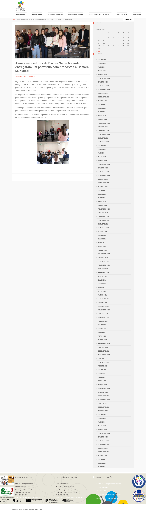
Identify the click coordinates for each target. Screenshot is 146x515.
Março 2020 (102, 340)
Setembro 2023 (103, 183)
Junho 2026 (102, 63)
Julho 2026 (102, 59)
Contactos (137, 15)
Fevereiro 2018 (104, 433)
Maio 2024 (101, 153)
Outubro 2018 (103, 403)
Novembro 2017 (104, 444)
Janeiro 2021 (103, 302)
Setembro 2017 (103, 452)
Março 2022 (102, 250)
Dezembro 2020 (103, 306)
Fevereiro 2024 (104, 164)
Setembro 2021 (103, 272)
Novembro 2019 (104, 355)
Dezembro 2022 (103, 216)
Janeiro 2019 (103, 392)
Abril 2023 (102, 201)
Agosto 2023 (103, 186)
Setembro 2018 (103, 407)
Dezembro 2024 (103, 130)
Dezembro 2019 (103, 351)
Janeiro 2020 (103, 347)
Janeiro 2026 (103, 82)
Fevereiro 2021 (104, 299)
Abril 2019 (102, 381)
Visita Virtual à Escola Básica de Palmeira (70, 497)
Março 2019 (102, 385)
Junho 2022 (102, 239)
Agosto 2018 (103, 411)
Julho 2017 (102, 459)
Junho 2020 (102, 328)
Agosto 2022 (103, 231)
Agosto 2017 (103, 455)
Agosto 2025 (103, 101)
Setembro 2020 (103, 317)
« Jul (98, 51)
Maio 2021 (101, 287)
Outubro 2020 (103, 314)
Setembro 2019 (103, 362)
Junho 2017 (102, 463)
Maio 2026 (101, 67)
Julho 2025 (102, 104)
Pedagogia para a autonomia (100, 15)
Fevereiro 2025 (104, 123)
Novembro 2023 (104, 175)
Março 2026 (102, 74)
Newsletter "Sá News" (104, 491)
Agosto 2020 (103, 321)
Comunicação (122, 15)
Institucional (21, 15)
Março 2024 (102, 160)
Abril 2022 (102, 246)
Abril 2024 (102, 157)
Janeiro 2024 (103, 168)
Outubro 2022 (103, 224)
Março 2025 (102, 119)
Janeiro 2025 (103, 127)
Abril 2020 (102, 336)
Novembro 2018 (104, 399)
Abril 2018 (102, 426)
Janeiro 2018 (103, 437)
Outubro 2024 (103, 138)
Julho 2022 (102, 235)
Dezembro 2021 (103, 261)
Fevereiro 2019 (104, 388)
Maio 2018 (101, 422)
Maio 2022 (101, 243)
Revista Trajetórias (103, 487)
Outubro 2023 (103, 179)
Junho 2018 (102, 418)
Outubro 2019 (103, 358)
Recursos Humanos (55, 15)
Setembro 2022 (103, 228)
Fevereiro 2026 (104, 78)
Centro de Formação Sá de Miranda (109, 483)
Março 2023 (102, 205)
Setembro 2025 (103, 97)
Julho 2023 (102, 190)
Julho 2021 (102, 280)
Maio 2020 (101, 332)
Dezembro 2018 (103, 396)
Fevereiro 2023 (104, 209)
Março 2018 (102, 429)
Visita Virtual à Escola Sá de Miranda (27, 497)
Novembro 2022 (104, 220)
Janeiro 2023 (103, 213)
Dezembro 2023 (103, 172)
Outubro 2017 (103, 448)
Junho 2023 (102, 194)
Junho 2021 (102, 284)
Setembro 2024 (103, 142)
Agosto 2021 (103, 276)
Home (13, 19)
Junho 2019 (102, 373)
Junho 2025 (102, 108)
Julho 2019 (102, 370)
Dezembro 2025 (103, 86)
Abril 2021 (102, 291)
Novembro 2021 (104, 265)
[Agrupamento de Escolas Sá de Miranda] (20, 6)
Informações (37, 15)
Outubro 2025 (103, 93)
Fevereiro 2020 (104, 343)
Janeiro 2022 (103, 257)
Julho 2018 (102, 414)
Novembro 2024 (104, 134)
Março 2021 (102, 295)
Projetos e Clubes (75, 15)
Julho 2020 (102, 325)
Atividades (31, 76)
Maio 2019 (101, 377)
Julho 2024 (102, 145)
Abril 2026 (102, 71)
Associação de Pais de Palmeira (107, 498)
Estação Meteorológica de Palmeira (109, 494)
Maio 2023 (101, 198)
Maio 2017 (101, 467)
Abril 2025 (102, 115)
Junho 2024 (102, 149)
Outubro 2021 (103, 269)
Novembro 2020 (104, 310)
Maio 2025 (101, 112)
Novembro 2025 (104, 89)
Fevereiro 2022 (104, 254)
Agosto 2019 (103, 366)
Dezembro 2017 (103, 441)
